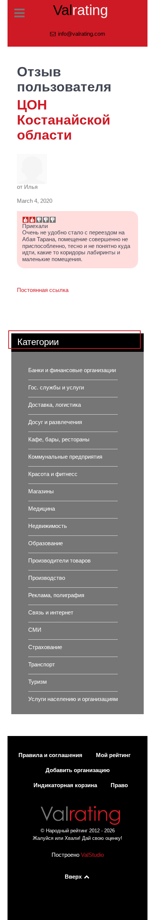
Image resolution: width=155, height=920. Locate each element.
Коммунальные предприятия (65, 457)
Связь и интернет (50, 613)
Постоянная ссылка (42, 290)
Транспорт (41, 664)
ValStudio (92, 855)
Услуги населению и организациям (73, 699)
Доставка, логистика (54, 405)
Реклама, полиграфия (56, 595)
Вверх (74, 877)
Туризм (37, 682)
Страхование (45, 647)
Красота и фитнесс (53, 474)
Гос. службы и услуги (56, 388)
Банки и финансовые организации (72, 370)
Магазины (41, 491)
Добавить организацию (78, 770)
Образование (45, 543)
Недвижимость (47, 526)
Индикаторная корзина (65, 785)
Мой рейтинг (113, 755)
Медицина (41, 509)
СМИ (34, 630)
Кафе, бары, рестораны (59, 439)
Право (119, 785)
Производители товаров (59, 561)
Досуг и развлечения (55, 422)
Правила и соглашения (50, 755)
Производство (46, 578)
